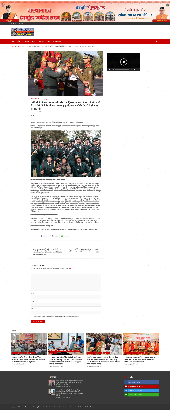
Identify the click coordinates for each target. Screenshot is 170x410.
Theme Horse (69, 407)
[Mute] (135, 69)
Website (33, 309)
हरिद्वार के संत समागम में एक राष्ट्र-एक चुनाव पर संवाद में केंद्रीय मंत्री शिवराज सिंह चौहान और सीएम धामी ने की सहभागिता (140, 359)
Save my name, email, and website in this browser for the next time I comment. (56, 316)
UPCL (68, 350)
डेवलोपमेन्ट (41, 41)
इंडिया (19, 41)
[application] (123, 62)
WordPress (90, 407)
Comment (34, 272)
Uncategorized (61, 350)
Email (33, 301)
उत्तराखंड (43, 99)
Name (33, 293)
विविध (14, 331)
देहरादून (47, 99)
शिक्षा (49, 41)
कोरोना (33, 41)
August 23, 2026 (16, 364)
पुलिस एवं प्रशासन (57, 41)
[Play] (109, 69)
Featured (34, 99)
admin (44, 112)
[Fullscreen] (138, 69)
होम (13, 41)
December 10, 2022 (36, 112)
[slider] (122, 69)
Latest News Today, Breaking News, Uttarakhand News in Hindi (39, 407)
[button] (123, 62)
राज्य (50, 99)
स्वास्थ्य (27, 41)
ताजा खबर (53, 377)
